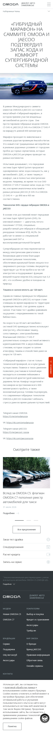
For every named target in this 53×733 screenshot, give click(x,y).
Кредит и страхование (37, 619)
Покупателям (32, 608)
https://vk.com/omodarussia (20, 422)
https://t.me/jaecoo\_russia (16, 432)
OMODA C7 (8, 619)
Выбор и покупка (35, 614)
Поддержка (9, 649)
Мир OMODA (32, 638)
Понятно (12, 726)
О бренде (31, 643)
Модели (7, 608)
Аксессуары (32, 625)
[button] (19, 520)
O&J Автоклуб (10, 654)
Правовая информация (38, 654)
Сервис (6, 643)
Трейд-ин (31, 630)
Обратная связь (34, 660)
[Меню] (49, 4)
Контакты (8, 674)
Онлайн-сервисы (34, 665)
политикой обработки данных (20, 687)
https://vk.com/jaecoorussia (19, 438)
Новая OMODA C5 (12, 614)
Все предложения (27, 529)
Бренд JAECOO (33, 649)
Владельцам (9, 638)
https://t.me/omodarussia (15, 416)
